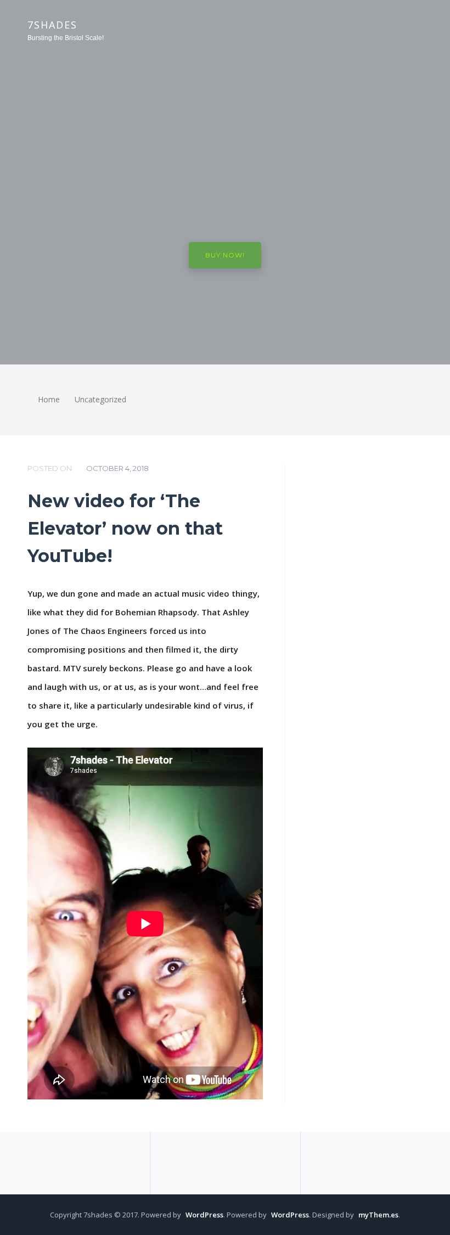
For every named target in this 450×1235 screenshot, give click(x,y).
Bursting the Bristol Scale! (65, 38)
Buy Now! (225, 255)
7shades (52, 24)
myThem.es (378, 1215)
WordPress (204, 1215)
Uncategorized (100, 399)
